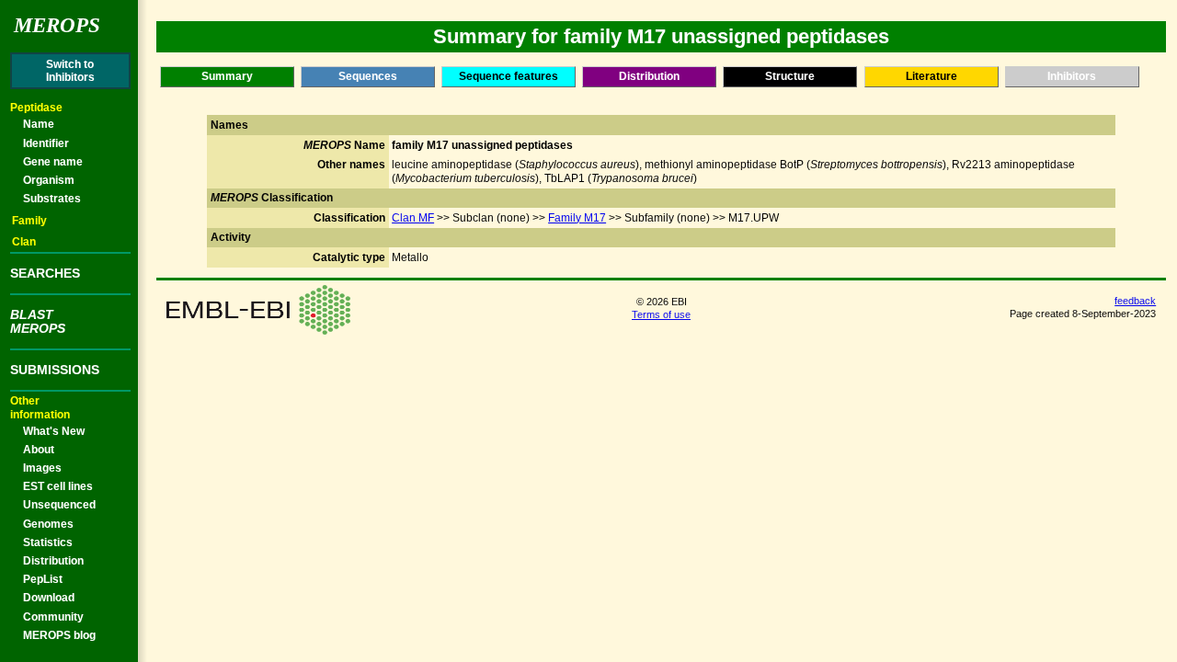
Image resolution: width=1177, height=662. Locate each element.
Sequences (367, 76)
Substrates (52, 198)
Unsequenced (59, 504)
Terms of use (661, 314)
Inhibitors (1071, 76)
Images (42, 468)
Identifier (46, 143)
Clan (24, 241)
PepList (43, 579)
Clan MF (413, 217)
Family (29, 220)
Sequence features (508, 76)
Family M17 (577, 217)
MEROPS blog (59, 635)
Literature (931, 76)
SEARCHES (45, 273)
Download (48, 597)
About (38, 449)
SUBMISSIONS (54, 369)
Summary (227, 76)
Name (38, 124)
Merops (57, 25)
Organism (48, 180)
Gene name (53, 161)
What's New (54, 431)
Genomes (48, 524)
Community (53, 617)
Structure (790, 76)
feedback (1135, 300)
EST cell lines (58, 486)
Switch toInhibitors (70, 71)
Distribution (53, 560)
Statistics (48, 542)
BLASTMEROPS (37, 321)
